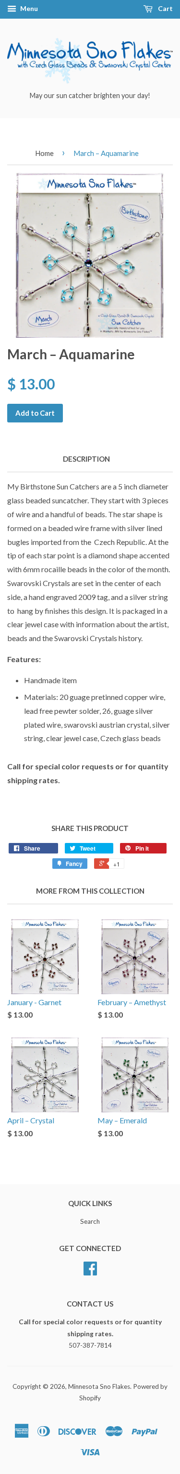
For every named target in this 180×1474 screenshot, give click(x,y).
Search (90, 1221)
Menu (28, 8)
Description (86, 458)
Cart (164, 8)
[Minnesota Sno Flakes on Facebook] (90, 1271)
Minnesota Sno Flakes (99, 1386)
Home (44, 153)
